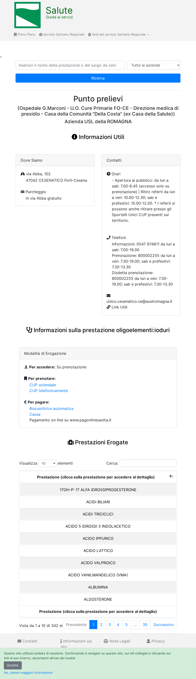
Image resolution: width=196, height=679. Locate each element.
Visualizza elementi (46, 463)
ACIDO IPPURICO (98, 538)
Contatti (29, 641)
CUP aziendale (42, 384)
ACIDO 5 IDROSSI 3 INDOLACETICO (98, 526)
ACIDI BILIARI (98, 501)
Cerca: (112, 463)
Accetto (13, 665)
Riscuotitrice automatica (51, 408)
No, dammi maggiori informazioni (28, 672)
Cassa (34, 414)
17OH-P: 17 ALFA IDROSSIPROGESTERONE (98, 489)
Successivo (163, 624)
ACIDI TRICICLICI (98, 514)
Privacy (157, 641)
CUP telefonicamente (48, 390)
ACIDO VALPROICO (98, 562)
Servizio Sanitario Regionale (63, 34)
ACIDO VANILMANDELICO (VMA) (98, 575)
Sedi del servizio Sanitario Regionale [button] (119, 34)
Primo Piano (26, 34)
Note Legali (119, 641)
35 (145, 624)
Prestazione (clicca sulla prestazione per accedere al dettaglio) (96, 477)
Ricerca (98, 78)
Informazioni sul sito (76, 644)
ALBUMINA (98, 587)
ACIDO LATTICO (98, 550)
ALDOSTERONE (98, 599)
